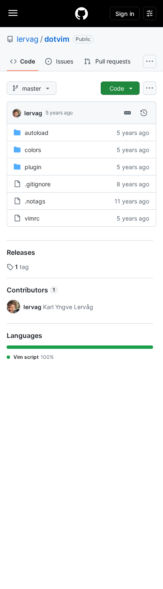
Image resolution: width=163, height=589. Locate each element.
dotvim (56, 39)
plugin (33, 166)
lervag (27, 39)
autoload (36, 132)
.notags (35, 201)
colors (33, 149)
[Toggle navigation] (13, 13)
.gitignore (38, 184)
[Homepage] (81, 13)
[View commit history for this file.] (144, 113)
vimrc (32, 218)
